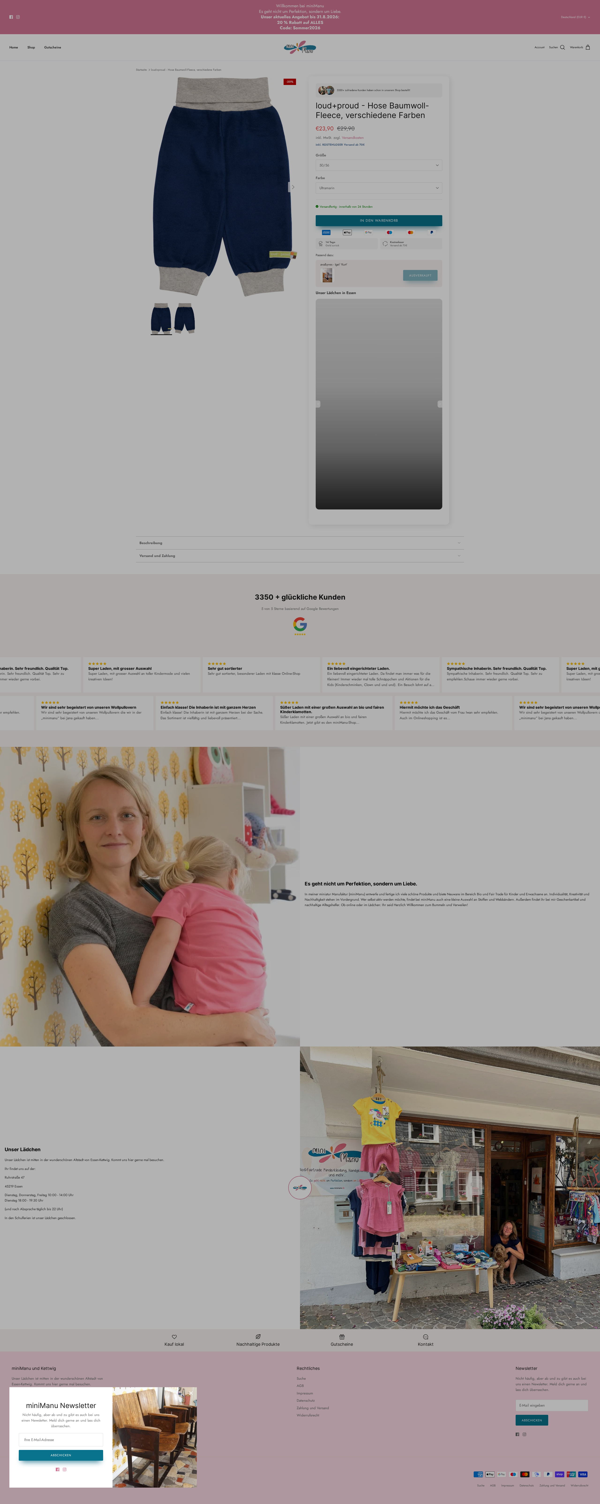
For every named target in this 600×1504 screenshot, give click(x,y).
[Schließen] (191, 1393)
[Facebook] (57, 1469)
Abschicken (61, 1455)
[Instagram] (64, 1469)
